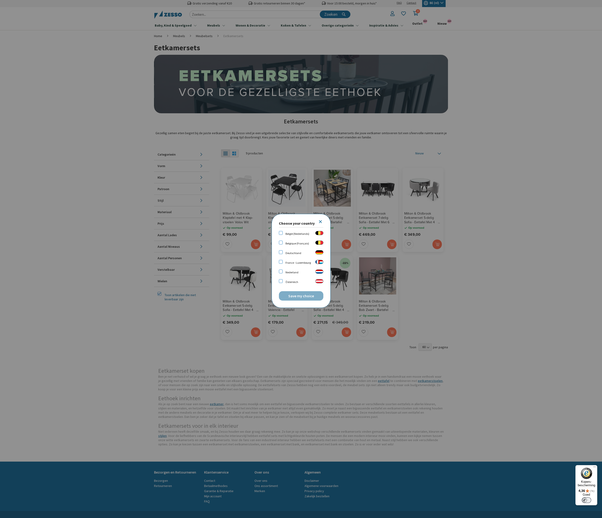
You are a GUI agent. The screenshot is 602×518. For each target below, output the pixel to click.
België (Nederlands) (297, 233)
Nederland (291, 272)
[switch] (586, 500)
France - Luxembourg (298, 262)
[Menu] (594, 468)
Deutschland (293, 253)
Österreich (291, 282)
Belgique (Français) (297, 243)
